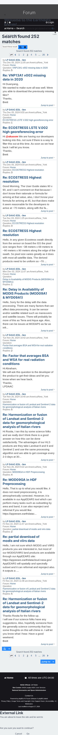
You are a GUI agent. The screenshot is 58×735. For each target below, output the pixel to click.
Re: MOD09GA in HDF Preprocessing (20, 482)
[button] (11, 54)
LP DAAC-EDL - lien (16, 60)
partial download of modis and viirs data (31, 529)
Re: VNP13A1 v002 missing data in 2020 (24, 77)
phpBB (20, 698)
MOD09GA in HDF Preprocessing (28, 472)
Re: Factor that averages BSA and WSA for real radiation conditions (26, 360)
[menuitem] (26, 677)
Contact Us (29, 696)
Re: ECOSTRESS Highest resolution (22, 179)
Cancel (18, 734)
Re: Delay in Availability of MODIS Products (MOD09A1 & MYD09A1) (25, 293)
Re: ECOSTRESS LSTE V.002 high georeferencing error (25, 130)
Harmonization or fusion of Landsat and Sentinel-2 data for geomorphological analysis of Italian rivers (29, 405)
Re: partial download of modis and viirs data (21, 539)
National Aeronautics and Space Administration (29, 690)
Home (13, 65)
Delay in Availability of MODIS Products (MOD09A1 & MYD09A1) (28, 280)
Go (28, 734)
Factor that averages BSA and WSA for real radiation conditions (28, 346)
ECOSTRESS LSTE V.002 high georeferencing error (28, 120)
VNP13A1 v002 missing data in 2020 (30, 68)
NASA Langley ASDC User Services (33, 687)
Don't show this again (13, 35)
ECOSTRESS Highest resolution (28, 170)
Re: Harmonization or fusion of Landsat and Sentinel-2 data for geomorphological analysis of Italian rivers (25, 421)
